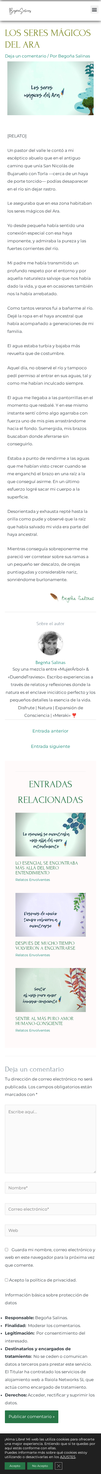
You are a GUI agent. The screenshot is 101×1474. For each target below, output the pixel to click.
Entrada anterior (50, 731)
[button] (94, 9)
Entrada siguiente (50, 746)
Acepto (15, 1466)
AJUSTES (68, 1457)
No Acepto (40, 1466)
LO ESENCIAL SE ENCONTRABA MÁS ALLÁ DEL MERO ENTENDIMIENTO (46, 868)
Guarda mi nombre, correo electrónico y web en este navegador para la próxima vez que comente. (50, 1257)
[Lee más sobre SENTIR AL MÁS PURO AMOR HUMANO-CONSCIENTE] (50, 989)
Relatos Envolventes (32, 880)
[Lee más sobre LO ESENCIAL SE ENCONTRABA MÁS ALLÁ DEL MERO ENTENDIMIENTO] (50, 834)
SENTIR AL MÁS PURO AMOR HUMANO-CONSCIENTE (44, 1021)
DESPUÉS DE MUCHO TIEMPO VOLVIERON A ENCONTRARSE (45, 945)
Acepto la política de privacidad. (42, 1280)
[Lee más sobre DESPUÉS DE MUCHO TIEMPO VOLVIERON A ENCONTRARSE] (50, 914)
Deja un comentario (25, 56)
